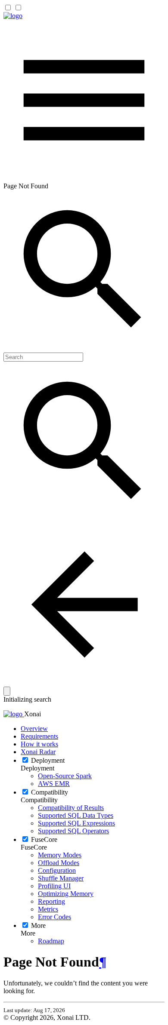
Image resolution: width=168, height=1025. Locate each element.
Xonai (32, 714)
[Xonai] (12, 15)
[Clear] (6, 691)
